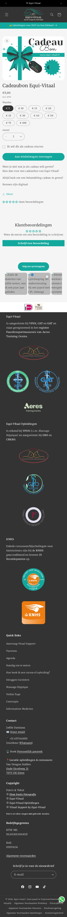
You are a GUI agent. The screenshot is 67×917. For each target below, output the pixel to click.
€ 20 (48, 108)
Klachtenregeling (52, 908)
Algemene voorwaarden (21, 855)
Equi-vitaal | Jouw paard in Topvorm (32, 899)
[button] (6, 14)
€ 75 (8, 123)
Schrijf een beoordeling (33, 243)
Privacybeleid (56, 903)
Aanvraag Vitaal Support (21, 643)
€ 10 (21, 108)
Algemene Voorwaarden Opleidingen (24, 913)
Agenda (10, 658)
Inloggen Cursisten (17, 679)
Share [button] (9, 194)
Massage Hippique (17, 687)
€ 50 (50, 115)
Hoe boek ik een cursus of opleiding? (28, 672)
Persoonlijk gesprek (30, 751)
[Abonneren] (52, 874)
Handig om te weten (18, 665)
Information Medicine (19, 708)
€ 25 (8, 115)
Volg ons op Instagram (33, 266)
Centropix (12, 701)
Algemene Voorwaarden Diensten (25, 908)
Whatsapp (25, 742)
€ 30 (22, 115)
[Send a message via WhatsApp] (61, 899)
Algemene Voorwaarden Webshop (30, 903)
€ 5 (8, 108)
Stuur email (17, 731)
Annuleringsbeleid (54, 913)
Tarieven (11, 651)
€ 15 (34, 108)
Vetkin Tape (13, 694)
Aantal (6, 130)
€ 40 (36, 115)
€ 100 (23, 123)
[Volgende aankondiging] (61, 3)
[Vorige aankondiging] (5, 3)
